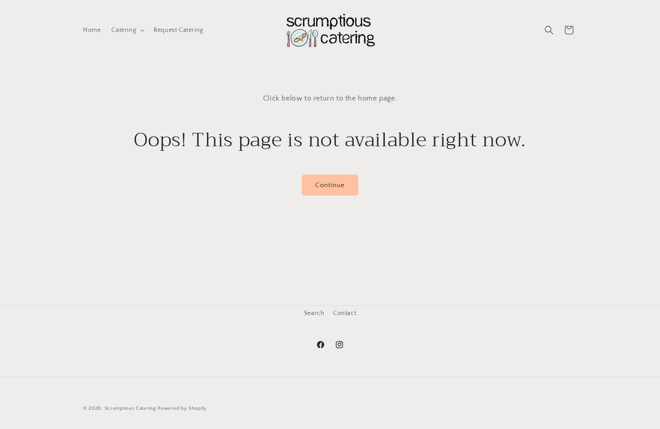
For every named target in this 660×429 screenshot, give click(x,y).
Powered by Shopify (182, 408)
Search (314, 313)
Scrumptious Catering (130, 408)
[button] (127, 30)
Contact (344, 313)
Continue (330, 185)
